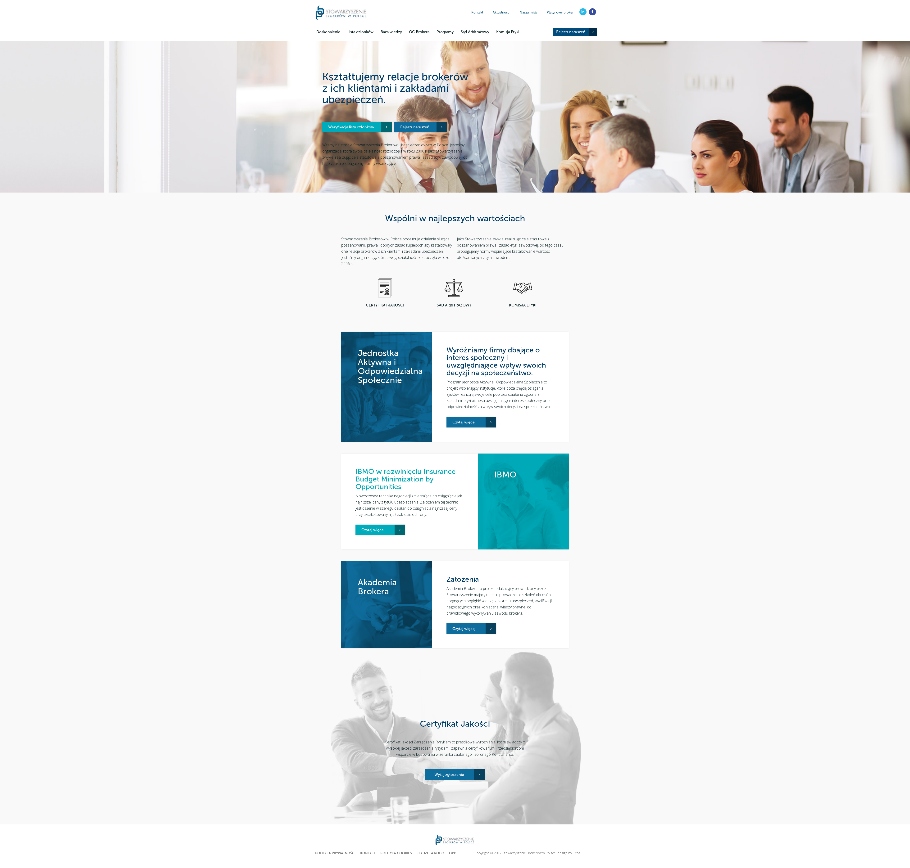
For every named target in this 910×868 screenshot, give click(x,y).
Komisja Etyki (507, 32)
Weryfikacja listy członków (351, 127)
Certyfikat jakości (385, 305)
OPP (452, 853)
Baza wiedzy (391, 32)
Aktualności (501, 12)
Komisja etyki (523, 305)
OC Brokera (419, 32)
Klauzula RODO (430, 853)
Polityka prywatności (335, 853)
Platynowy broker (560, 12)
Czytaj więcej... (465, 422)
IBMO (505, 474)
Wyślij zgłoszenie (449, 774)
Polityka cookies (396, 853)
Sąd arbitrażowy (454, 305)
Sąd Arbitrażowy (475, 32)
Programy (445, 32)
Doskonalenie (328, 32)
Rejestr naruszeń (570, 32)
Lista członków (360, 32)
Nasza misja (528, 12)
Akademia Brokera (377, 586)
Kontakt (477, 12)
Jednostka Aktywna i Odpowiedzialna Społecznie (390, 366)
